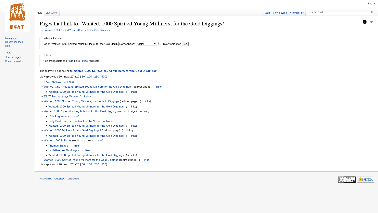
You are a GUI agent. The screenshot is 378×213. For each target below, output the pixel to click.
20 (77, 76)
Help (370, 21)
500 (103, 76)
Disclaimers (73, 179)
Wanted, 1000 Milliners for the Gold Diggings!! (72, 130)
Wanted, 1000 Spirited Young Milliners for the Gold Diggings (81, 159)
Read (267, 12)
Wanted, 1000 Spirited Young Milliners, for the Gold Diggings (81, 101)
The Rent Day (52, 81)
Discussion (51, 12)
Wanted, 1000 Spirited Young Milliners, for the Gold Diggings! (77, 30)
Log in (371, 3)
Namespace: (127, 43)
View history (297, 12)
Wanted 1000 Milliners (57, 140)
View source (280, 12)
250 (96, 76)
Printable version (14, 61)
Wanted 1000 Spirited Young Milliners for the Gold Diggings (81, 111)
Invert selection (171, 43)
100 (89, 76)
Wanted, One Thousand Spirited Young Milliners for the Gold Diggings (87, 86)
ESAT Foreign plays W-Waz (61, 96)
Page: (46, 43)
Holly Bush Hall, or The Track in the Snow (74, 121)
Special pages (13, 57)
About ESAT (60, 179)
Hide (45, 60)
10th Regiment (57, 116)
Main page (11, 38)
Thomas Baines (58, 145)
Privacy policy (45, 179)
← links (68, 81)
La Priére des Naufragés (63, 150)
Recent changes (14, 42)
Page (39, 12)
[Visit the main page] (17, 16)
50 (83, 76)
